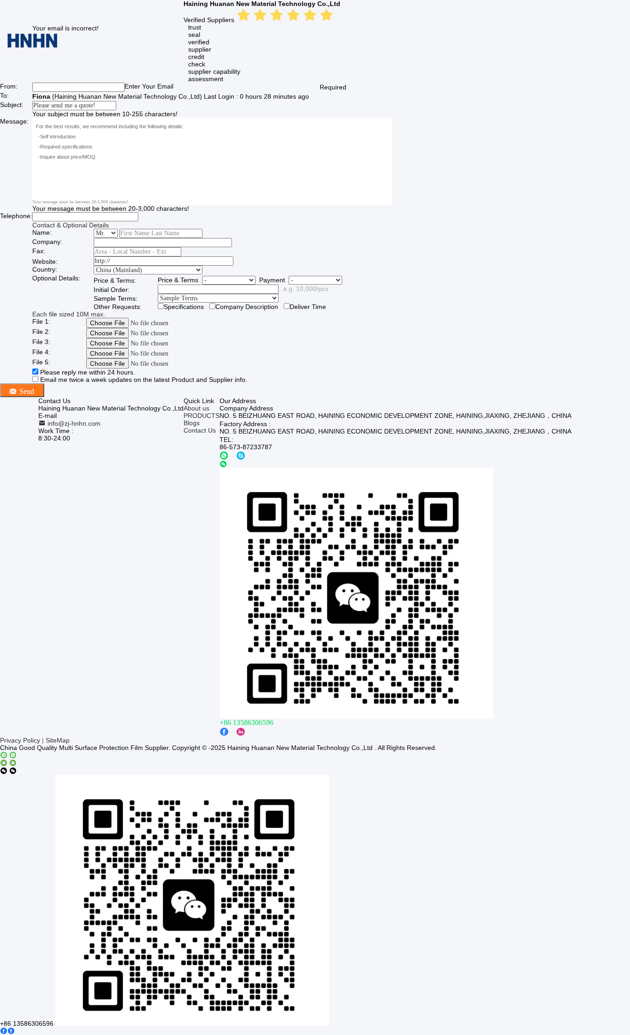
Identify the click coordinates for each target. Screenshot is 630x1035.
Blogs (192, 423)
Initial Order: (112, 289)
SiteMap (58, 740)
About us (196, 408)
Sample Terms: (115, 298)
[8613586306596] (224, 455)
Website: (45, 261)
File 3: (41, 341)
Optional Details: (56, 278)
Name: (42, 232)
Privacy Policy (20, 740)
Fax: (38, 251)
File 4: (41, 352)
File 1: (41, 321)
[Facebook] (7, 1031)
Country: (44, 269)
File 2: (41, 331)
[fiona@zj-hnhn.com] (240, 455)
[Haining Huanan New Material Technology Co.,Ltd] (32, 47)
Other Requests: (118, 306)
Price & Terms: (115, 280)
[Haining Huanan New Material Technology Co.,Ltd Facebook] (224, 732)
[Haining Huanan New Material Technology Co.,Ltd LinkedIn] (240, 732)
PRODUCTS (202, 415)
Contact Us (200, 430)
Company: (47, 241)
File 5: (41, 362)
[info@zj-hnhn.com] (8, 763)
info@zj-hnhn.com (73, 423)
